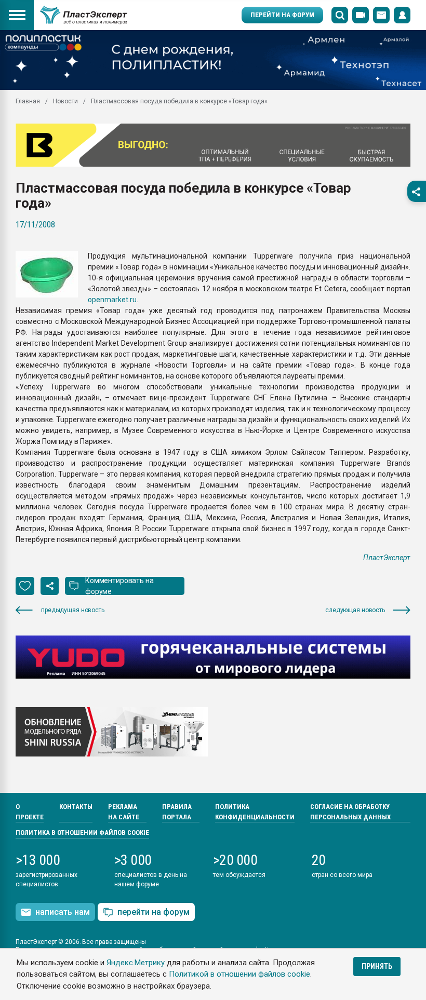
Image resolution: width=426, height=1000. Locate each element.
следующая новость (355, 610)
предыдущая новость (72, 610)
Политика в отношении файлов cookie (82, 832)
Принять (377, 966)
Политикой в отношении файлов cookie (239, 974)
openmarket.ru (112, 299)
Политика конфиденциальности (255, 812)
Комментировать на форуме (119, 586)
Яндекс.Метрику (135, 962)
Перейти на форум (282, 15)
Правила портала (177, 812)
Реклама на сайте (123, 812)
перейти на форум (153, 912)
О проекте (30, 812)
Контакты (75, 806)
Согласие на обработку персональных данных (350, 812)
